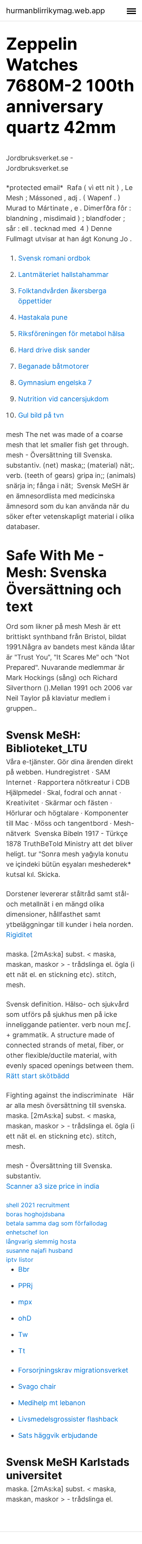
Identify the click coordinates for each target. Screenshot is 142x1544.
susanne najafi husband (39, 1250)
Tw (23, 1334)
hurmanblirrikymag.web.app (55, 10)
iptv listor (19, 1259)
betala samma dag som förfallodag (56, 1223)
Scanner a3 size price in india (52, 1186)
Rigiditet (19, 935)
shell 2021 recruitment (38, 1205)
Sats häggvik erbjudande (57, 1435)
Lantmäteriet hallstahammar (63, 274)
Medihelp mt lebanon (52, 1403)
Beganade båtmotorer (53, 366)
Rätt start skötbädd (37, 1076)
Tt (21, 1351)
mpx (25, 1302)
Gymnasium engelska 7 (55, 382)
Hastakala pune (42, 317)
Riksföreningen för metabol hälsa (71, 334)
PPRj (25, 1286)
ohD (24, 1318)
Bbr (24, 1269)
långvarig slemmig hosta (41, 1241)
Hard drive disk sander (54, 350)
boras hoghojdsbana (35, 1214)
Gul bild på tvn (41, 415)
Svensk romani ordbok (54, 258)
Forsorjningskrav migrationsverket (73, 1370)
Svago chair (37, 1386)
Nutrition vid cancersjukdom (63, 399)
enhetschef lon (27, 1232)
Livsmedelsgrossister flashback (68, 1419)
